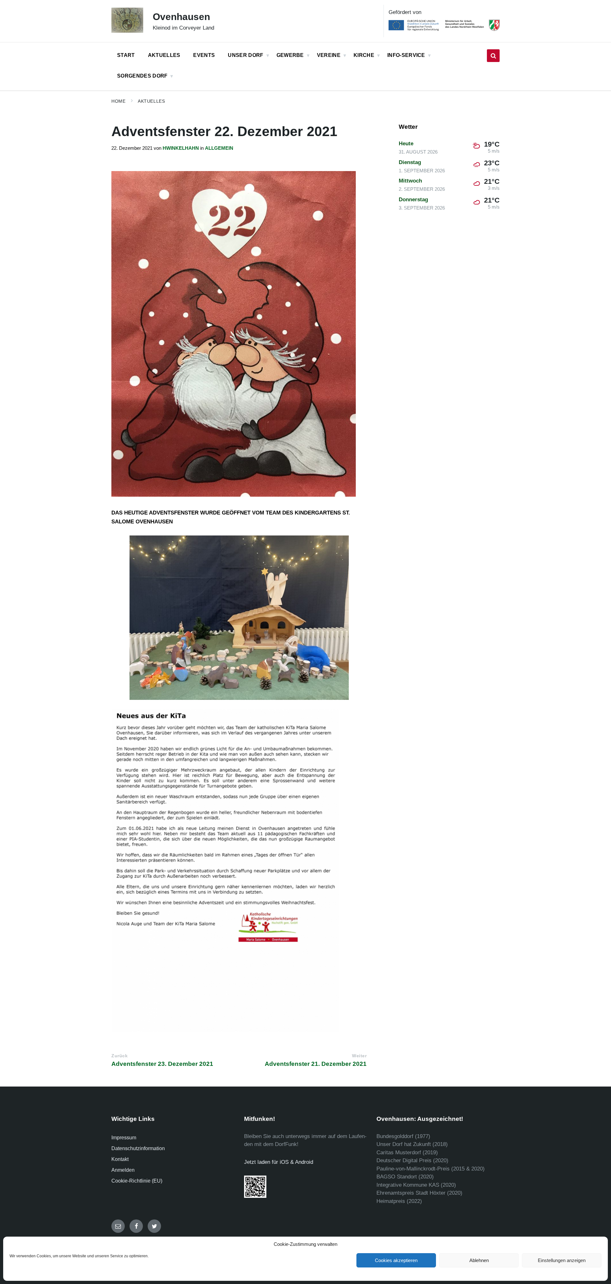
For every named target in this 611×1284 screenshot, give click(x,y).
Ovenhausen (181, 16)
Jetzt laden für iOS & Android (278, 1162)
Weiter (359, 1055)
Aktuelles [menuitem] (164, 55)
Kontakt (120, 1159)
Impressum (123, 1137)
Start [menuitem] (126, 55)
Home (118, 101)
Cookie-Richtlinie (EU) (136, 1181)
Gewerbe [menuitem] (290, 55)
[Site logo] (127, 31)
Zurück (119, 1055)
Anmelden (123, 1170)
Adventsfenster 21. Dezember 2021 (316, 1063)
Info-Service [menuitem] (406, 55)
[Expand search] (493, 55)
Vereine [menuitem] (329, 55)
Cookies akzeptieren (396, 1260)
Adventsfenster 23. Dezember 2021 (162, 1063)
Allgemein (219, 148)
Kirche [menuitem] (364, 55)
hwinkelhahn (181, 148)
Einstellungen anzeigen (562, 1260)
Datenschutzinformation (138, 1148)
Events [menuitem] (204, 55)
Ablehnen (479, 1260)
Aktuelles (151, 101)
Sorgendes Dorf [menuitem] (142, 76)
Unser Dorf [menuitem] (245, 55)
